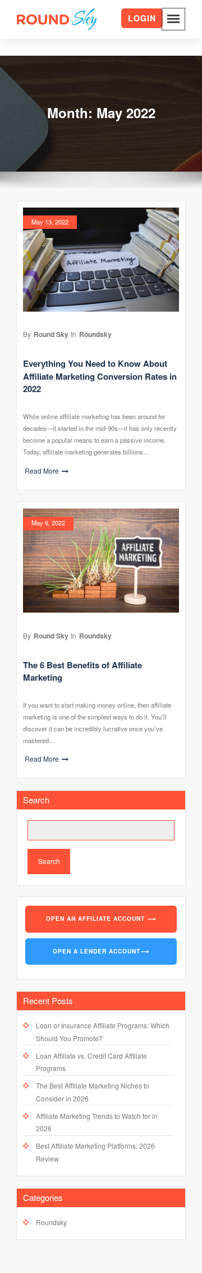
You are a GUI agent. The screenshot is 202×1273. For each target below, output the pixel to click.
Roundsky (95, 334)
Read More (42, 470)
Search (36, 800)
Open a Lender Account (101, 951)
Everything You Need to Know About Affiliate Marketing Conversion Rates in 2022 (100, 376)
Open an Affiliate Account (101, 919)
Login (142, 18)
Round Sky (51, 334)
